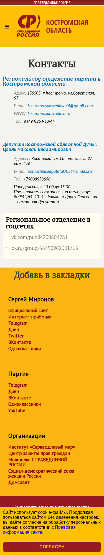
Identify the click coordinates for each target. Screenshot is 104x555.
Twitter (16, 335)
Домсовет (19, 482)
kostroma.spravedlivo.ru (49, 114)
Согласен (52, 546)
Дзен (13, 329)
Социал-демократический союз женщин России (41, 473)
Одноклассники (24, 348)
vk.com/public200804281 (37, 238)
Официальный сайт (28, 310)
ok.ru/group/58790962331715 (42, 249)
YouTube (16, 410)
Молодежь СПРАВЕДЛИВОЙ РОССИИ (37, 462)
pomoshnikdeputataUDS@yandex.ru (60, 171)
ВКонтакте (19, 342)
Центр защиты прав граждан (39, 453)
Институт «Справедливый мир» (41, 446)
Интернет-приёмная (29, 316)
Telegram (17, 323)
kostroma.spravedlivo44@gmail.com (60, 106)
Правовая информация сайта (39, 530)
